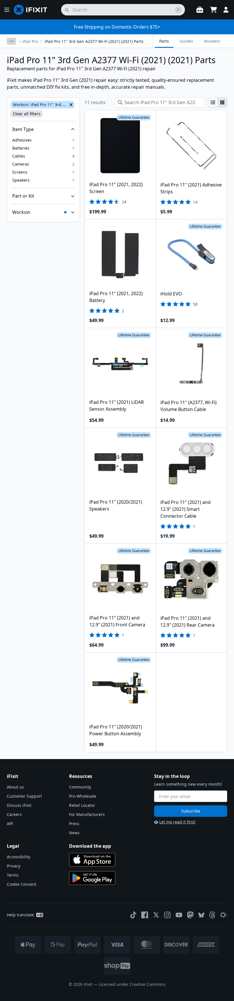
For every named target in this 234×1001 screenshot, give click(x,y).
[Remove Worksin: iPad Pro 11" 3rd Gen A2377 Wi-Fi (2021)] (70, 104)
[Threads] (212, 914)
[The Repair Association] (223, 914)
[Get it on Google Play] (92, 878)
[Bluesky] (201, 915)
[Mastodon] (190, 914)
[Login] (226, 9)
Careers (14, 814)
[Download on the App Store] (92, 860)
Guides (186, 41)
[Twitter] (156, 914)
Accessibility (18, 856)
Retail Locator (82, 805)
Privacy (13, 866)
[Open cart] (213, 9)
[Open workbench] (199, 9)
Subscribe (190, 811)
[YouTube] (178, 914)
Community (80, 787)
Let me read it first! (177, 822)
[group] (217, 102)
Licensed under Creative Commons (132, 984)
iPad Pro (30, 41)
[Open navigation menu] (7, 9)
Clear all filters (27, 113)
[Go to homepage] (33, 10)
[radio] (213, 102)
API (10, 823)
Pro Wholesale (82, 796)
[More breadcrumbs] (11, 41)
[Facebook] (144, 914)
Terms (13, 875)
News (74, 832)
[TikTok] (133, 914)
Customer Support (24, 796)
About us (15, 787)
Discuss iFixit (19, 805)
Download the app (90, 846)
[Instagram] (167, 914)
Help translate (20, 914)
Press (74, 823)
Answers (212, 41)
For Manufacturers (87, 814)
